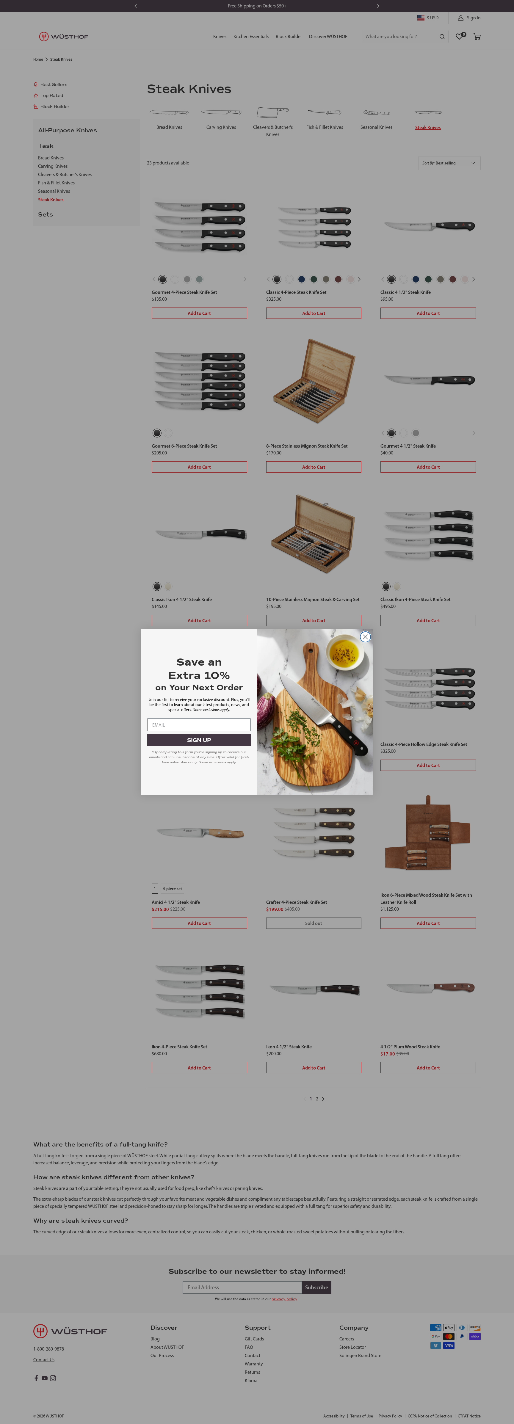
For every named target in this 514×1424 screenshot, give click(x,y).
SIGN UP (199, 740)
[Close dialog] (365, 637)
